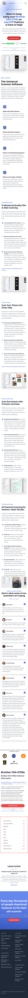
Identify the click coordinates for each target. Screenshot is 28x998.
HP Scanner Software (20, 972)
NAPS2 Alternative (5, 964)
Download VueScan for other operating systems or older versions (14, 50)
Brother (4, 792)
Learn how (19, 471)
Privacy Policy (4, 948)
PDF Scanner (18, 949)
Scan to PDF (18, 960)
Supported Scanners (6, 936)
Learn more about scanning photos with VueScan (14, 366)
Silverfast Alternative (6, 967)
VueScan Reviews (5, 945)
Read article (14, 885)
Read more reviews (14, 599)
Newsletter (4, 943)
